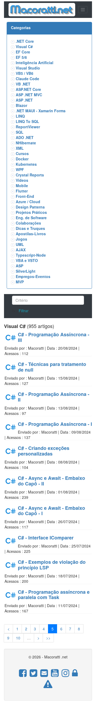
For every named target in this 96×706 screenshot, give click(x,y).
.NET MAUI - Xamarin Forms (41, 110)
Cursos (22, 153)
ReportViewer (28, 126)
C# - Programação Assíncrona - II (53, 397)
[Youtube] (54, 675)
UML (20, 244)
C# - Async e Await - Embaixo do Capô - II (51, 480)
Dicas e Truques (30, 228)
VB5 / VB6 (24, 73)
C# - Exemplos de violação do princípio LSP (52, 564)
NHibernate (26, 142)
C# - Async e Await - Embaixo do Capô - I (51, 510)
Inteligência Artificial (34, 62)
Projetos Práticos (31, 212)
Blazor (21, 105)
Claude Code (27, 78)
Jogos (21, 239)
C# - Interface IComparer (46, 537)
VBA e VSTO (27, 260)
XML (20, 148)
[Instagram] (65, 675)
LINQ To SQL (27, 121)
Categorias (21, 27)
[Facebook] (22, 675)
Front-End (25, 196)
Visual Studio (28, 68)
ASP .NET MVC (29, 94)
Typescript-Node (31, 255)
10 (18, 638)
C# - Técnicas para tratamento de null (52, 367)
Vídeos (22, 180)
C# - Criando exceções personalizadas (43, 451)
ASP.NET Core (28, 89)
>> (48, 638)
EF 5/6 (21, 57)
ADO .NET (25, 137)
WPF (20, 169)
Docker (22, 158)
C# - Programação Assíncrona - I (55, 423)
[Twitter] (33, 675)
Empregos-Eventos (33, 276)
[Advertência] (48, 686)
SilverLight (25, 271)
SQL (19, 132)
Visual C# (24, 46)
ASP (19, 265)
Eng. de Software (31, 217)
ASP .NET (24, 100)
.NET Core (25, 41)
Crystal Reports (30, 175)
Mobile (22, 185)
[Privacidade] (74, 675)
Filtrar (24, 310)
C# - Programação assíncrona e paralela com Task (54, 594)
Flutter (22, 191)
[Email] (44, 675)
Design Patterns (30, 207)
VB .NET (23, 84)
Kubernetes (26, 164)
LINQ (20, 116)
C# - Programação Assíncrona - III (53, 337)
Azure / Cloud (28, 201)
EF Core (23, 52)
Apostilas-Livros (31, 233)
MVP (20, 281)
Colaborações (28, 223)
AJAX (21, 249)
